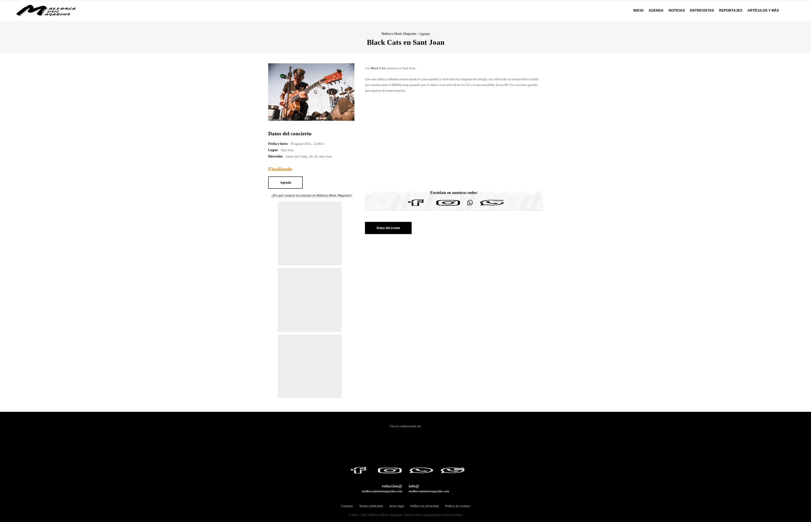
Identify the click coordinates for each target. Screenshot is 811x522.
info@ (429, 488)
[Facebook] (416, 205)
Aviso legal (396, 506)
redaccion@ (382, 488)
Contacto (347, 506)
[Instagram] (448, 205)
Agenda (424, 34)
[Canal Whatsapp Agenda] (491, 205)
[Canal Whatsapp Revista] (470, 205)
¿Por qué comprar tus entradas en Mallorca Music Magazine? (312, 195)
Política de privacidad (424, 506)
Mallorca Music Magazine (398, 33)
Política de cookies (457, 506)
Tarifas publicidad (371, 506)
